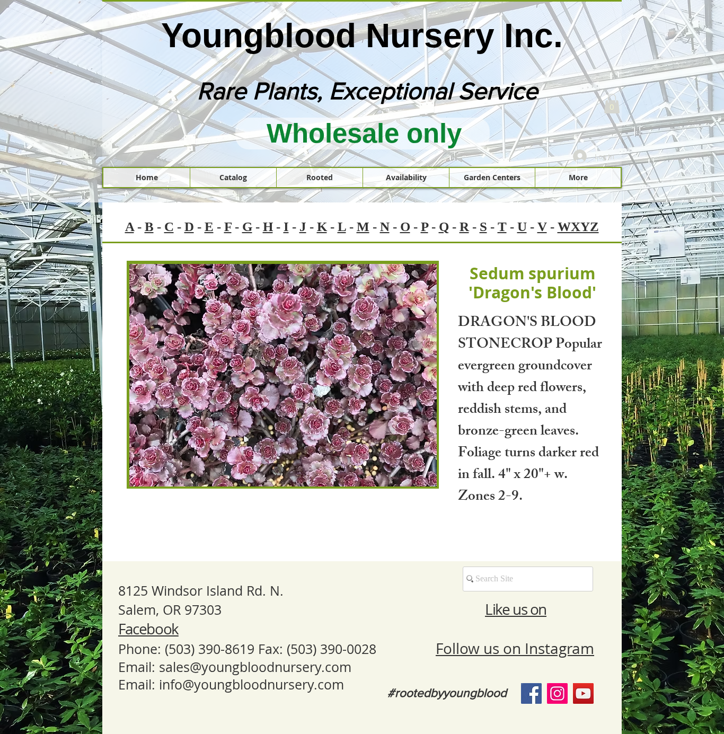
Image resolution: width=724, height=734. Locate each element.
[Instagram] (557, 693)
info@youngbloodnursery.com (251, 684)
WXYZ (578, 226)
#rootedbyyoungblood (447, 692)
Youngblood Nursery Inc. (362, 35)
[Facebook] (531, 693)
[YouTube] (583, 693)
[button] (612, 103)
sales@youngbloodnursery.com (255, 667)
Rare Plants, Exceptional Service (367, 90)
